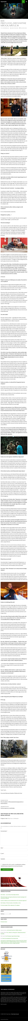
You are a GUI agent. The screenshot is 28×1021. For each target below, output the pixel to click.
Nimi (2, 847)
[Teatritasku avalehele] (14, 881)
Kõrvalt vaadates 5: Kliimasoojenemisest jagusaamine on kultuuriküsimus (12, 802)
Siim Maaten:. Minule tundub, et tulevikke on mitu (11, 902)
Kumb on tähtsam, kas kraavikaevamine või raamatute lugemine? (14, 900)
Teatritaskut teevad (15, 1014)
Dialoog (2, 20)
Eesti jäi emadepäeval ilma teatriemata (10, 938)
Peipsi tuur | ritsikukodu (13, 818)
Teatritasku (4, 1)
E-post (2, 853)
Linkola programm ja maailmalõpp (8, 807)
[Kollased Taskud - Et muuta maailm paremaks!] (6, 972)
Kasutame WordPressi (4, 1019)
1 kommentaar (24, 28)
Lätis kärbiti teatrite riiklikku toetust (14, 930)
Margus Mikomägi (15, 28)
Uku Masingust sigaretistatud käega (12, 936)
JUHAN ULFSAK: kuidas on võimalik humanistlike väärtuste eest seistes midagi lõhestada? (14, 942)
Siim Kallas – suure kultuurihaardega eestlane (10, 894)
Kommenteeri (4, 831)
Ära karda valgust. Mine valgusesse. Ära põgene (10, 905)
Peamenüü (26, 1)
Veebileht (3, 858)
